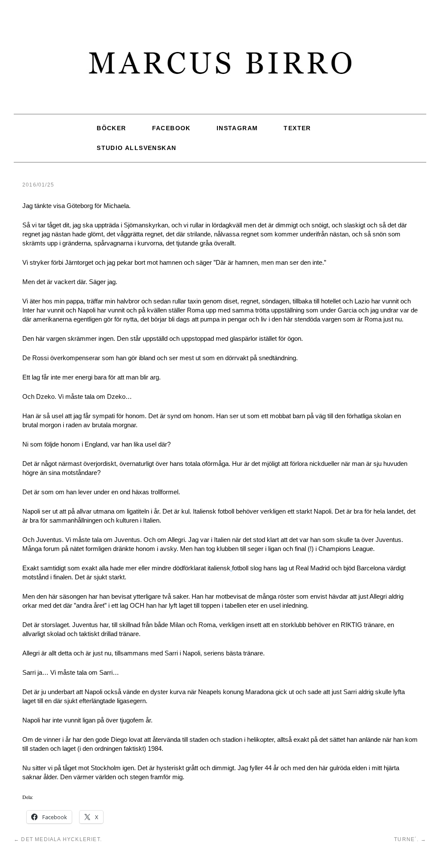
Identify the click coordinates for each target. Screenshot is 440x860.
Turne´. (410, 832)
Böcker (111, 126)
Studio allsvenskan (136, 143)
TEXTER (297, 126)
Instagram (237, 126)
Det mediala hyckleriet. (58, 832)
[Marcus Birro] (220, 67)
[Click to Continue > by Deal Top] (231, 561)
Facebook (171, 126)
